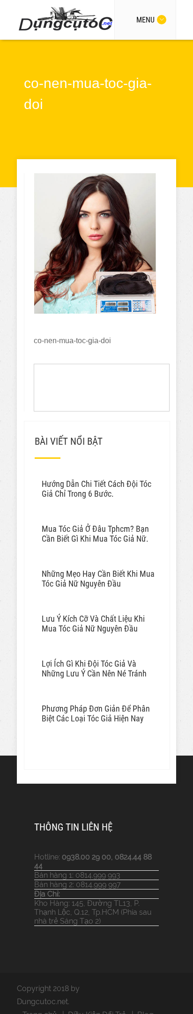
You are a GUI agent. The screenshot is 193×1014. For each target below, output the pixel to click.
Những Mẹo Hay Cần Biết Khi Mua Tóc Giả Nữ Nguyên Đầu (98, 578)
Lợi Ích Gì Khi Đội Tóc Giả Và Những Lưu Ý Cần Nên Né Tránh (94, 668)
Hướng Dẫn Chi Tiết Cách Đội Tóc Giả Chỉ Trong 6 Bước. (96, 489)
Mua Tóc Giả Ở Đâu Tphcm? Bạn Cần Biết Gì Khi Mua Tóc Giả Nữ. (95, 534)
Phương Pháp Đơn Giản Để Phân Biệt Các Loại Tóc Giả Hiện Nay (96, 713)
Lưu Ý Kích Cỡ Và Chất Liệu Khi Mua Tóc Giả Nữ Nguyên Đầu (93, 623)
